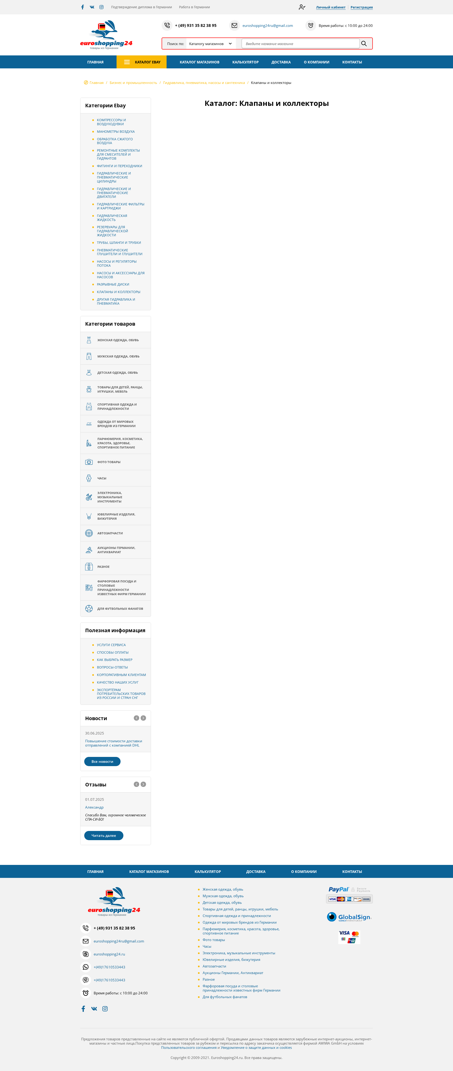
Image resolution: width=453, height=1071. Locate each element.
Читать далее (104, 835)
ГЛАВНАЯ (95, 62)
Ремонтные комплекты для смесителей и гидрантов (118, 154)
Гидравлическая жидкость (112, 217)
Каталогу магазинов (206, 43)
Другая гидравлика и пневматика (116, 301)
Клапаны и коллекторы (118, 292)
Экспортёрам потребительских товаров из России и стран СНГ (121, 694)
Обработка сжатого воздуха (115, 141)
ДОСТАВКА (281, 62)
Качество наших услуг (117, 682)
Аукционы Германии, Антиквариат (233, 972)
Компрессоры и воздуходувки (111, 122)
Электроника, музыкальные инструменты (239, 953)
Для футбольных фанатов (225, 996)
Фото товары (214, 939)
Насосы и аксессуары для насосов (121, 275)
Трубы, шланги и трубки (119, 242)
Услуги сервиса (111, 645)
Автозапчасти (214, 966)
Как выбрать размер (114, 659)
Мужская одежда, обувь (223, 895)
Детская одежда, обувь (222, 902)
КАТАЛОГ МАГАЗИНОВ (199, 62)
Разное (209, 979)
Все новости (102, 761)
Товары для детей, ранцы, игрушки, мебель (240, 909)
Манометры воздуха (116, 131)
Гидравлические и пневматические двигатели (114, 193)
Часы (207, 946)
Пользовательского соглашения (189, 1047)
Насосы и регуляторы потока (117, 263)
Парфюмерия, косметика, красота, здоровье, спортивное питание (241, 930)
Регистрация (362, 7)
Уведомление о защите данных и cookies (256, 1047)
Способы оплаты (113, 652)
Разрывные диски (113, 284)
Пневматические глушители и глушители (120, 252)
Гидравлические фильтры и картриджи (120, 206)
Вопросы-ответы (112, 667)
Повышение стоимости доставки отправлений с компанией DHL (113, 743)
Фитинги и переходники (119, 166)
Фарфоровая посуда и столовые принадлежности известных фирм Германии (242, 988)
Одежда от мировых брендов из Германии (240, 922)
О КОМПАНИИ (316, 62)
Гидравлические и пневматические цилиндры (114, 177)
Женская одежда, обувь (223, 889)
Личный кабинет (331, 7)
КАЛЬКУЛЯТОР (245, 62)
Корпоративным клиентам (121, 674)
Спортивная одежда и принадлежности (237, 915)
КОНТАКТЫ (352, 62)
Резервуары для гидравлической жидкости (112, 231)
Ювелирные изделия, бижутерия (231, 959)
